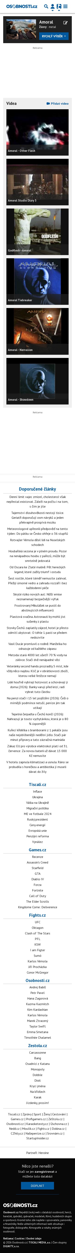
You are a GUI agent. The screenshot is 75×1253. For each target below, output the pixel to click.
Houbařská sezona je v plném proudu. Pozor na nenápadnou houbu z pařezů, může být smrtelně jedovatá (37, 556)
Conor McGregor (37, 972)
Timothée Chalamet (37, 1037)
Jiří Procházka (37, 967)
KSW (37, 944)
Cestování (59, 1114)
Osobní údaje (33, 1238)
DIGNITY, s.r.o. (11, 1246)
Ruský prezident (37, 819)
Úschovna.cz (58, 1124)
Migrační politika (37, 808)
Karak (37, 1097)
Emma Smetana (37, 1032)
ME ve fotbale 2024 (37, 814)
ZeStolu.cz (55, 1119)
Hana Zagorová (37, 998)
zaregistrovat (44, 1172)
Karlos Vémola (37, 961)
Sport (37, 1114)
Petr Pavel (37, 993)
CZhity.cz (17, 1133)
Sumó (37, 956)
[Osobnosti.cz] (21, 6)
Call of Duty (37, 896)
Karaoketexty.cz (37, 1124)
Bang (37, 1058)
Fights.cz (37, 915)
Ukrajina (37, 797)
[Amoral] (21, 29)
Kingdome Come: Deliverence (37, 907)
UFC (37, 922)
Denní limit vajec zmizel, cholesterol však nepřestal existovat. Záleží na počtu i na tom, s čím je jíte (37, 501)
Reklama (8, 1238)
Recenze (37, 857)
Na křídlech (37, 1092)
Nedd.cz (14, 1129)
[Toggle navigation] (65, 6)
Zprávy (26, 1114)
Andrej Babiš (37, 987)
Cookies (19, 1238)
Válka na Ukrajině (37, 803)
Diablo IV (37, 879)
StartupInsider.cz (37, 1138)
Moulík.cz (28, 1129)
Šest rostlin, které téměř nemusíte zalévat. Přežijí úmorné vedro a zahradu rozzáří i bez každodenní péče (37, 583)
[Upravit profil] (65, 22)
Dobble (37, 1075)
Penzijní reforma (37, 836)
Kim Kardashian (37, 1010)
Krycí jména (37, 1086)
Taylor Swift (37, 1026)
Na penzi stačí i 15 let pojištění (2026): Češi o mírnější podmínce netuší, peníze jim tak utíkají (37, 703)
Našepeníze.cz (35, 1133)
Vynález (37, 842)
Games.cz (37, 850)
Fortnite (37, 890)
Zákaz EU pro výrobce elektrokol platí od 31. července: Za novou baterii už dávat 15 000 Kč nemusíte (37, 751)
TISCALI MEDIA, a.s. (40, 1242)
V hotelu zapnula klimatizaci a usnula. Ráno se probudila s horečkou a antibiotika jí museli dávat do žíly (37, 767)
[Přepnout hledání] (46, 6)
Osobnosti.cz (38, 980)
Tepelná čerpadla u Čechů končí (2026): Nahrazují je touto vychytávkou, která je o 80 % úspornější (37, 719)
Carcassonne (37, 1052)
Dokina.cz (58, 1129)
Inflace (37, 791)
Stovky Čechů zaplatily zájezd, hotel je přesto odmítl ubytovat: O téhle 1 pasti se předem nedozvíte (37, 632)
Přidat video (59, 103)
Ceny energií (37, 825)
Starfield (37, 868)
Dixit (37, 1080)
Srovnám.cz (55, 1133)
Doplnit (37, 1186)
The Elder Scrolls (37, 901)
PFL (37, 939)
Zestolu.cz (37, 1045)
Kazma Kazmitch (37, 1004)
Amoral (46, 22)
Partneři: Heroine (37, 1153)
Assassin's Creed (37, 862)
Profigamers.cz (36, 1119)
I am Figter (37, 950)
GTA (37, 873)
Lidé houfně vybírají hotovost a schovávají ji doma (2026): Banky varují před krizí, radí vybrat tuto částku (37, 687)
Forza (37, 885)
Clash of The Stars (37, 933)
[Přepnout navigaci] (52, 6)
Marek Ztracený (37, 1021)
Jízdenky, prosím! (37, 1103)
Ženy (47, 1114)
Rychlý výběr (52, 36)
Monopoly (37, 1069)
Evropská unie (37, 831)
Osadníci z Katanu (37, 1064)
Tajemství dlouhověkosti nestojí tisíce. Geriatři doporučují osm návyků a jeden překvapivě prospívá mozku (37, 517)
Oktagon (37, 928)
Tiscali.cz (37, 784)
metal (52, 27)
